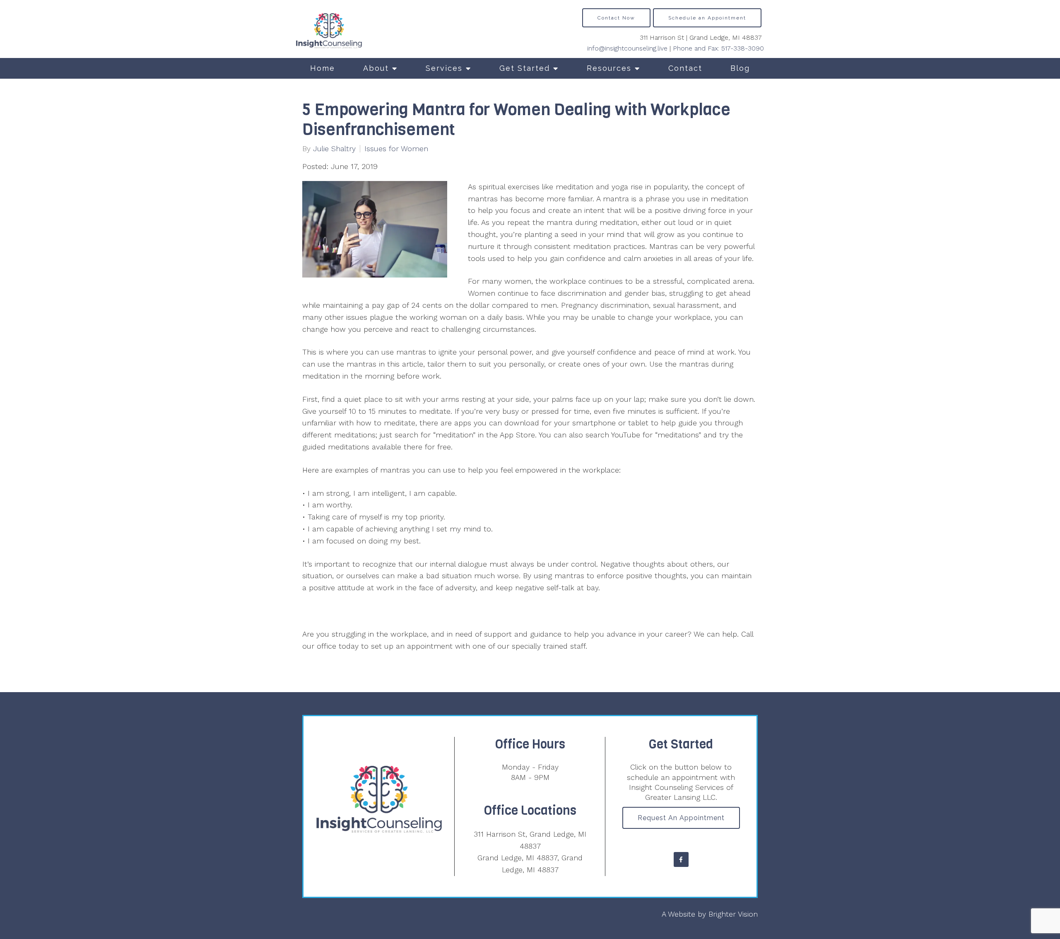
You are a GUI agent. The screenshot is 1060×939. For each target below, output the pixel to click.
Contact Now (616, 18)
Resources (609, 68)
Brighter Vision (733, 914)
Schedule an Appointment (707, 18)
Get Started (524, 68)
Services (444, 68)
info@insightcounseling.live (627, 48)
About (376, 68)
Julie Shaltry (334, 148)
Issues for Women (396, 148)
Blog (740, 68)
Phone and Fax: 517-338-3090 (718, 48)
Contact (685, 68)
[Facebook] (681, 859)
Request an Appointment (681, 818)
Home (322, 68)
